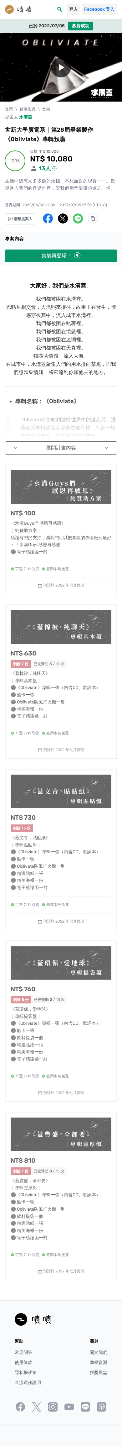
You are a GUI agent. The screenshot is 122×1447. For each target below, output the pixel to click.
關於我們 (98, 1352)
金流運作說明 (28, 1382)
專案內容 (14, 238)
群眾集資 (27, 109)
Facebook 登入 (99, 9)
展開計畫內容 (61, 448)
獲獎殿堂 (98, 1372)
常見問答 (23, 1352)
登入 (73, 9)
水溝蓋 (25, 117)
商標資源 (98, 1362)
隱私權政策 (26, 1372)
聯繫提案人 (23, 219)
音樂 (46, 109)
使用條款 (23, 1362)
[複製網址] (93, 218)
